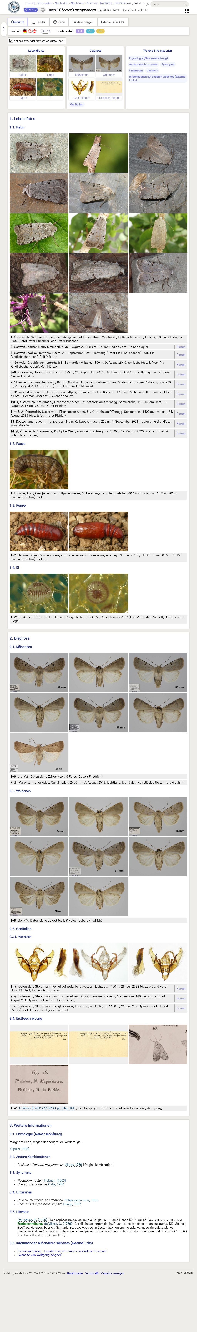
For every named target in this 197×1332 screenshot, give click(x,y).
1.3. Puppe (18, 505)
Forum (181, 346)
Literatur (152, 70)
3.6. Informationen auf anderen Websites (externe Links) (51, 1243)
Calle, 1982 (56, 1184)
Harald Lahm (75, 1273)
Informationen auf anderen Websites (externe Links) (157, 79)
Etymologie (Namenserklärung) (148, 58)
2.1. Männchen (21, 647)
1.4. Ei (14, 567)
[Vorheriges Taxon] (26, 10)
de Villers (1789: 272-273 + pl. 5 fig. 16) (46, 1108)
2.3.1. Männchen (20, 937)
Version (91, 1273)
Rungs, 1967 (72, 1204)
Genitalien (76, 104)
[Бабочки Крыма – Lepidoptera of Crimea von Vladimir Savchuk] (62, 1251)
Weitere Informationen (157, 50)
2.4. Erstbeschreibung (26, 1018)
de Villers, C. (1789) (58, 1223)
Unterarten (136, 70)
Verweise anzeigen (112, 1273)
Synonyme (168, 64)
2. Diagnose (20, 638)
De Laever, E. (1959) (32, 1219)
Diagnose (95, 50)
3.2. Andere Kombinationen (30, 1156)
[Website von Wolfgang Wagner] (40, 1254)
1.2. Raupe (17, 443)
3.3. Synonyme (20, 1172)
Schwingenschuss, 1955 (81, 1200)
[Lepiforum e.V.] (14, 7)
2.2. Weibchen (20, 791)
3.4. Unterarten (21, 1192)
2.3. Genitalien (20, 929)
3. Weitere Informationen (31, 1125)
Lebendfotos (36, 50)
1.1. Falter (17, 127)
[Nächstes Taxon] (35, 10)
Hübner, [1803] (55, 1180)
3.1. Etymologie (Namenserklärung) (36, 1134)
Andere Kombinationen (143, 64)
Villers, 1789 (73, 1164)
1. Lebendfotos (22, 119)
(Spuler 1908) (19, 1149)
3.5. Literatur (19, 1212)
